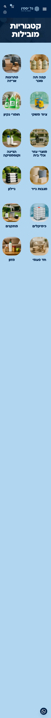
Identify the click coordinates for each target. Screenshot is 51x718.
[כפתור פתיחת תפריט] (44, 9)
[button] (5, 6)
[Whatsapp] (43, 711)
